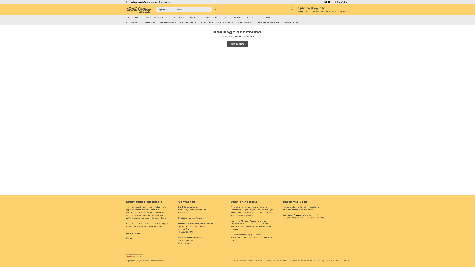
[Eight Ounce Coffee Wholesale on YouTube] (329, 2)
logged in (298, 215)
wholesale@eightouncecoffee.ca (192, 210)
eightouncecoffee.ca (193, 218)
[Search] (215, 9)
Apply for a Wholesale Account (244, 221)
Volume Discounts (280, 261)
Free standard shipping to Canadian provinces (141, 2)
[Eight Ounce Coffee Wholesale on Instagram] (325, 2)
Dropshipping (319, 261)
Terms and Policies (256, 261)
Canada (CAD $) (342, 2)
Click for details (164, 2)
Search (235, 261)
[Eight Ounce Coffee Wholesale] (138, 9)
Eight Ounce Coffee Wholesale (151, 261)
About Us (243, 261)
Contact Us (344, 261)
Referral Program (332, 261)
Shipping (268, 261)
